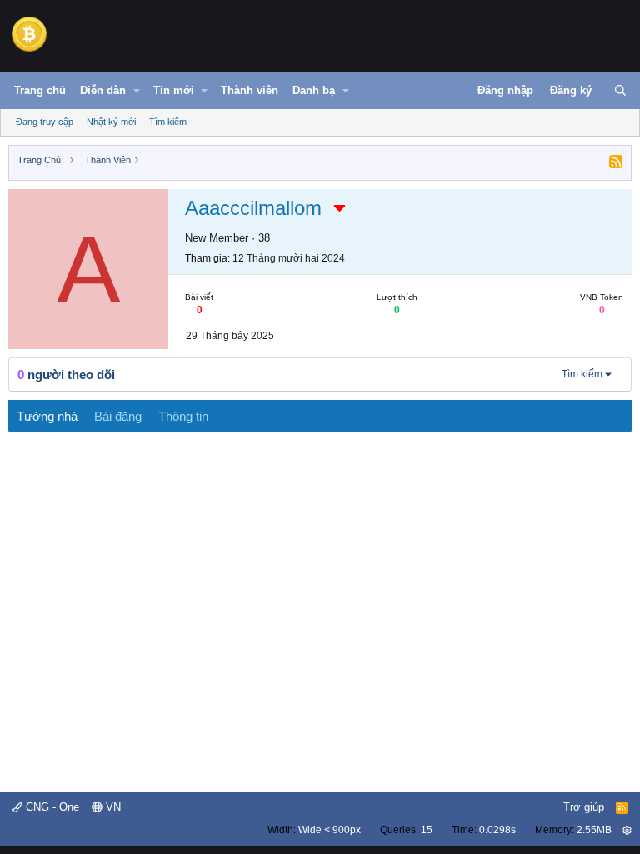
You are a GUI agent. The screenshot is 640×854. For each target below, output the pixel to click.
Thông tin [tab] (183, 416)
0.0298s (497, 830)
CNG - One (50, 807)
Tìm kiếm (168, 122)
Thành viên (249, 90)
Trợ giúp (583, 807)
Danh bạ (313, 90)
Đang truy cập (44, 122)
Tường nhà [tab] (47, 416)
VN (111, 807)
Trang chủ (40, 90)
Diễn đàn (103, 90)
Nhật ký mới (111, 122)
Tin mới (173, 90)
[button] (136, 90)
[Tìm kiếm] (620, 91)
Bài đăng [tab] (118, 416)
